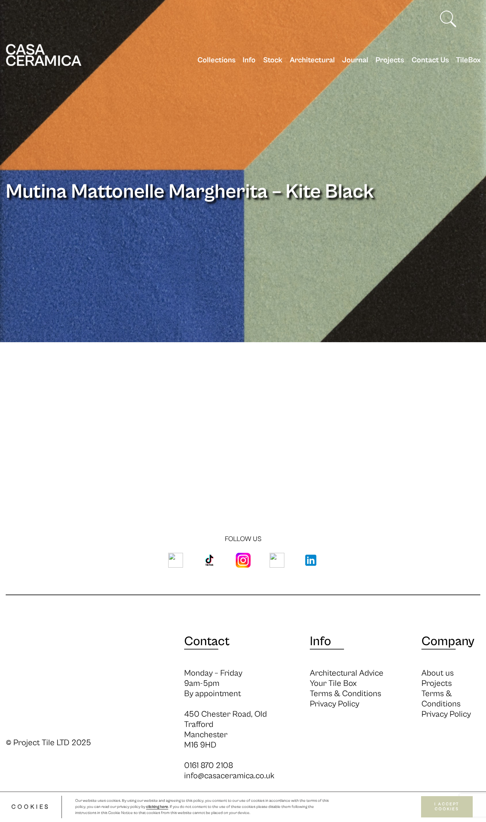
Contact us (430, 60)
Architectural (312, 60)
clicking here (157, 807)
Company (447, 641)
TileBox (468, 60)
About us (437, 673)
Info (249, 60)
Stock (272, 60)
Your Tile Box (333, 683)
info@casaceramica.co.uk (229, 776)
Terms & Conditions (345, 693)
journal (355, 60)
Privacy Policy (334, 704)
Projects (390, 60)
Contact (207, 641)
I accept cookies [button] (446, 807)
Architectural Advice (346, 673)
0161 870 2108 (208, 765)
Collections (216, 60)
